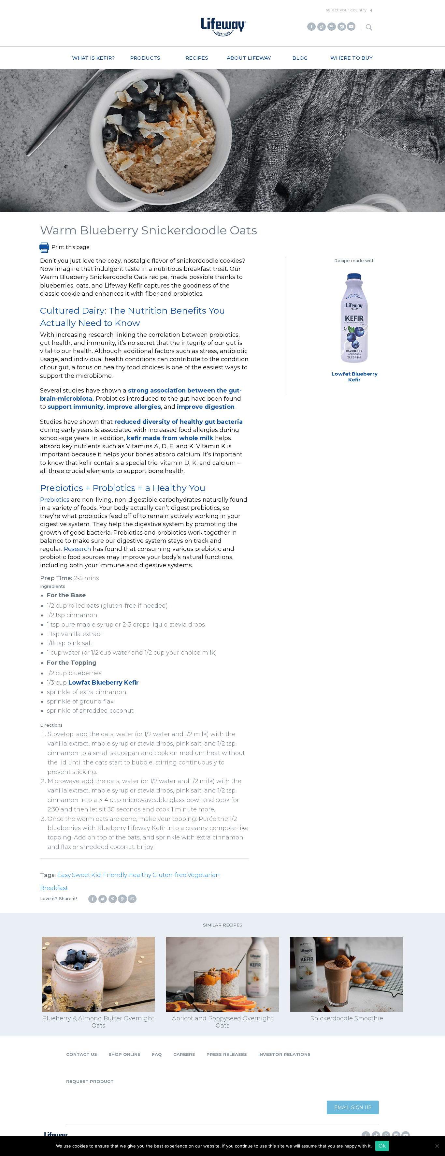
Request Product (90, 1081)
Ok (382, 1146)
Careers (184, 1054)
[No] (437, 1146)
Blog (300, 58)
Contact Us (81, 1054)
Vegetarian (203, 875)
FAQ (157, 1054)
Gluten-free (169, 875)
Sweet (81, 875)
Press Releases (227, 1054)
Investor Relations (284, 1054)
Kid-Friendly (109, 875)
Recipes (196, 58)
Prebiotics (54, 499)
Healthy (139, 875)
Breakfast (54, 888)
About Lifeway (249, 58)
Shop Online (124, 1054)
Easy (64, 875)
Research (77, 549)
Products (145, 58)
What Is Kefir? (93, 58)
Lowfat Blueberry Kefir (103, 682)
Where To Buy (351, 58)
